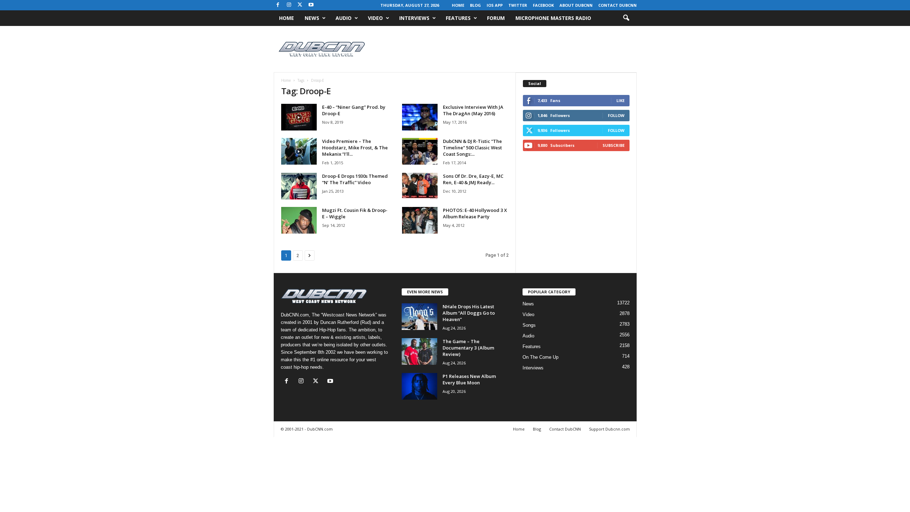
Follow (616, 115)
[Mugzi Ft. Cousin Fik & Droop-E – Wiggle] (299, 220)
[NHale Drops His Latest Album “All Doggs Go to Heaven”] (419, 316)
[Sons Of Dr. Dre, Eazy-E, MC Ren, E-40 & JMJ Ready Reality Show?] (420, 186)
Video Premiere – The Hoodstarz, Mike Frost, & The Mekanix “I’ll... (355, 147)
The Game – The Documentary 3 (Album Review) (468, 347)
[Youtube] (311, 5)
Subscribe (614, 145)
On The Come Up (540, 357)
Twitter (517, 5)
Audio (344, 18)
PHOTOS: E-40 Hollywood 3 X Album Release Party (475, 213)
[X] (300, 5)
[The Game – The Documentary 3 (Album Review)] (419, 351)
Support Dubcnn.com (609, 429)
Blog (475, 5)
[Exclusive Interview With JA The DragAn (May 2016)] (420, 117)
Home (458, 5)
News (312, 18)
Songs (529, 325)
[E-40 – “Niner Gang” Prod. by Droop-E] (299, 117)
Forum (496, 18)
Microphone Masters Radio (553, 18)
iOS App (495, 5)
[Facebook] (278, 5)
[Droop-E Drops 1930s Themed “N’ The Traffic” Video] (299, 186)
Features (458, 18)
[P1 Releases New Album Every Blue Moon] (419, 386)
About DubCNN (576, 5)
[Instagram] (289, 5)
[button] (626, 18)
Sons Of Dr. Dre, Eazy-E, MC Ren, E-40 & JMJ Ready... (473, 179)
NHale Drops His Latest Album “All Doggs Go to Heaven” (469, 312)
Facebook (543, 5)
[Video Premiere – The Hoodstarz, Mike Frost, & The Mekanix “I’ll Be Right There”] (299, 151)
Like (620, 100)
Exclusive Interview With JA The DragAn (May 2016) (473, 110)
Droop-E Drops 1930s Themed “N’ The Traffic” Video (355, 179)
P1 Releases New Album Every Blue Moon (469, 379)
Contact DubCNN (617, 5)
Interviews (414, 18)
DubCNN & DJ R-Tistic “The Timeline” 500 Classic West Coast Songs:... (472, 147)
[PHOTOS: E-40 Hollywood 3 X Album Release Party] (420, 220)
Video (375, 18)
